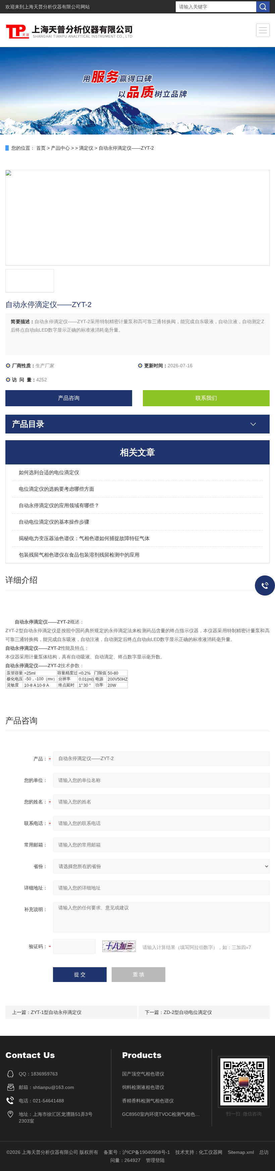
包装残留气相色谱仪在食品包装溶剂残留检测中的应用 (79, 555)
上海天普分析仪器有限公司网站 (57, 6)
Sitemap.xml (241, 1152)
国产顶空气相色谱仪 (143, 1073)
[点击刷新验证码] (119, 946)
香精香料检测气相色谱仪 (148, 1100)
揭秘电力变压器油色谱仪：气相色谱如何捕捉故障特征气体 (84, 538)
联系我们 (206, 398)
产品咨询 (68, 398)
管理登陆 (155, 1160)
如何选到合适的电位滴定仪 (49, 472)
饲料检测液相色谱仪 (143, 1087)
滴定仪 (86, 148)
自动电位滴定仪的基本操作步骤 (54, 522)
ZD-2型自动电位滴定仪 (188, 1012)
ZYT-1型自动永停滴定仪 (56, 1012)
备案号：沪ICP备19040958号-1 (137, 1152)
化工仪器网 (210, 1152)
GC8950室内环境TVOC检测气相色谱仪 (161, 1114)
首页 (41, 148)
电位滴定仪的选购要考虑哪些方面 (56, 489)
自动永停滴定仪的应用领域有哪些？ (59, 505)
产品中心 (60, 148)
